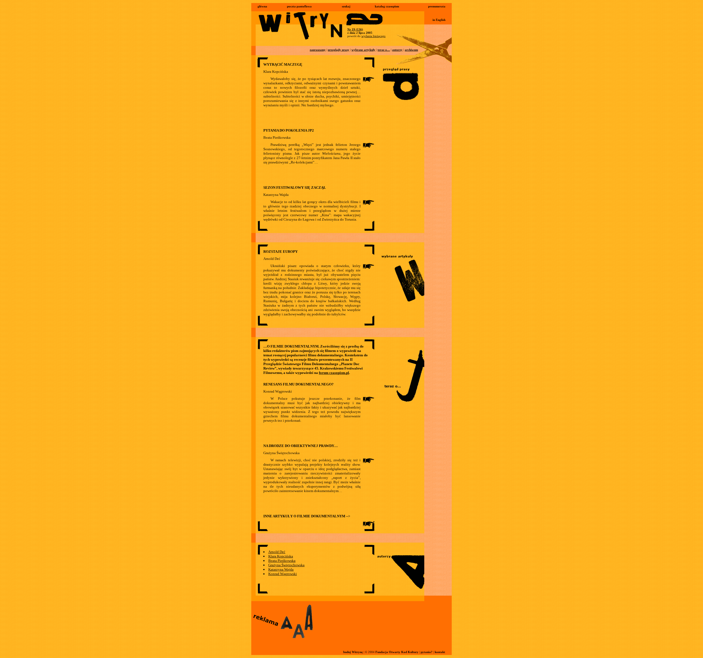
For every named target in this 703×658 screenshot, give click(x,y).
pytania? (427, 652)
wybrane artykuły (363, 49)
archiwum (411, 49)
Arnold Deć (276, 552)
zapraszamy (318, 49)
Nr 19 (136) (355, 29)
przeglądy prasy (338, 49)
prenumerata (436, 6)
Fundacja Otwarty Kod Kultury (397, 652)
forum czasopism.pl (334, 373)
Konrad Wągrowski (282, 574)
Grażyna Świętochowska (286, 565)
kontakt (440, 652)
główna (262, 6)
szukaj (346, 6)
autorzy (397, 49)
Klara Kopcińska (280, 556)
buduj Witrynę (353, 652)
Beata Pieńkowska (281, 561)
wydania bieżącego (373, 36)
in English (439, 19)
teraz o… (384, 49)
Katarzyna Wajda (281, 569)
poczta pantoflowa (299, 6)
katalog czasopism (387, 6)
